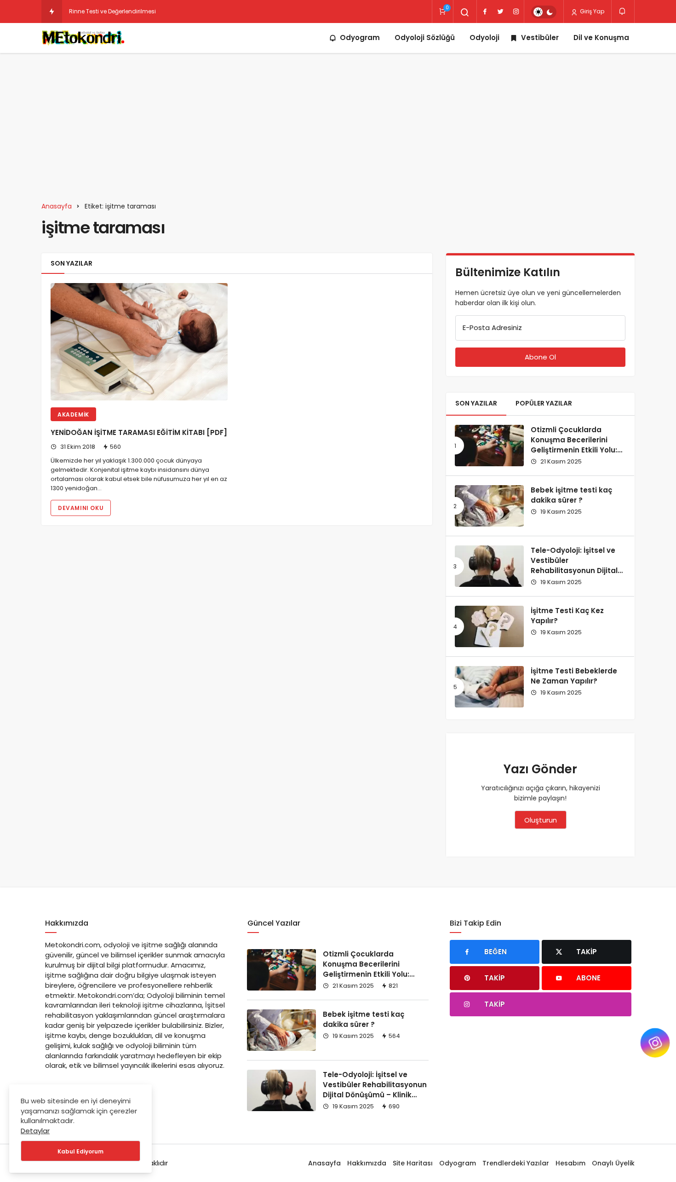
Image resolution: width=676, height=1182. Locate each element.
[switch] (543, 12)
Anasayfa (324, 1163)
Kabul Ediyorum (80, 1151)
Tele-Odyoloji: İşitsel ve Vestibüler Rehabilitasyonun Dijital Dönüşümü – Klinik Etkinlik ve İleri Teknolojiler (577, 570)
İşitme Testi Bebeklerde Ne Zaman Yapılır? (574, 676)
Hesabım (570, 1163)
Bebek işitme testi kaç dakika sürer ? (571, 495)
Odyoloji (484, 37)
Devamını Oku (80, 508)
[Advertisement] (338, 122)
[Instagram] (516, 11)
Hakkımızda (366, 1163)
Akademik (73, 414)
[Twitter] (500, 11)
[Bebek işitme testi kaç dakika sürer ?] (489, 506)
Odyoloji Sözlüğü (425, 37)
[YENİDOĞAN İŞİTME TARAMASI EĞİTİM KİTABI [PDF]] (139, 341)
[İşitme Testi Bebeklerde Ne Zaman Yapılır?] (489, 686)
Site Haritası (413, 1163)
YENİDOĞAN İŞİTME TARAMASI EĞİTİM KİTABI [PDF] (139, 433)
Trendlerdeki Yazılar (515, 1163)
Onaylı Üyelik (613, 1163)
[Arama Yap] (464, 12)
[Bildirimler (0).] (623, 11)
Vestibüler (540, 37)
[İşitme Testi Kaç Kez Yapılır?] (489, 626)
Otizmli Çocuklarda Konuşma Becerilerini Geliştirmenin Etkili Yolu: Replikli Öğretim (574, 444)
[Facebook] (485, 11)
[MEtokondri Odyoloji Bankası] (84, 37)
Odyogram (360, 37)
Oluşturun (540, 820)
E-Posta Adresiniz (492, 327)
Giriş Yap (591, 11)
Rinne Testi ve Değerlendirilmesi (112, 11)
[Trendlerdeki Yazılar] (51, 11)
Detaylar (35, 1131)
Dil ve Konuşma (601, 37)
